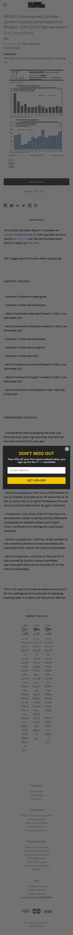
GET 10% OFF (36, 480)
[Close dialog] (67, 449)
